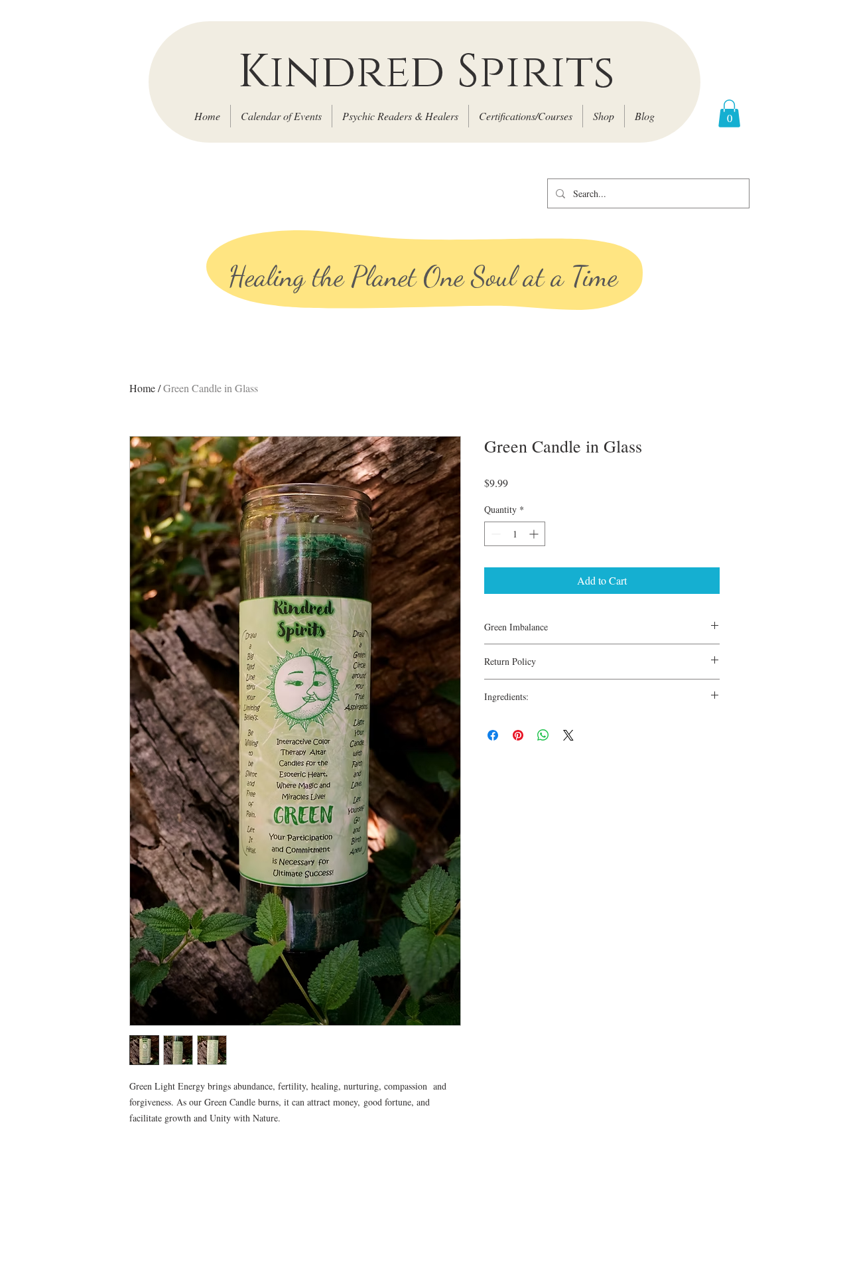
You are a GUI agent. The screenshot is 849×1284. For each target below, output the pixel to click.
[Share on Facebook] (493, 735)
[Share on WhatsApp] (543, 735)
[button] (729, 113)
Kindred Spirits (426, 72)
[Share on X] (568, 735)
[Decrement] (494, 533)
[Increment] (535, 533)
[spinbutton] (515, 533)
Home (142, 388)
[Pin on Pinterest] (518, 735)
